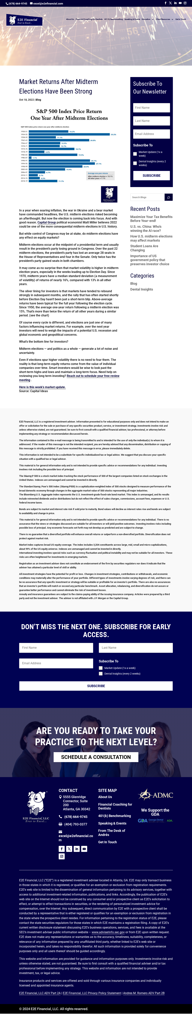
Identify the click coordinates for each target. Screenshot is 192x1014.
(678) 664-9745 (18, 3)
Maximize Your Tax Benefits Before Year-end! (151, 219)
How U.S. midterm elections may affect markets (151, 238)
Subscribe (151, 175)
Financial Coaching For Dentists (89, 19)
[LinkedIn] (175, 3)
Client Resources (163, 19)
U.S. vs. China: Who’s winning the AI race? (145, 229)
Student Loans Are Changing (144, 248)
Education (146, 19)
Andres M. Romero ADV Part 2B (144, 993)
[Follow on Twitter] (69, 849)
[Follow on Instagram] (62, 856)
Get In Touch (181, 19)
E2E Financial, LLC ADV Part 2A (40, 993)
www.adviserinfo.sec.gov (108, 932)
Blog (38, 99)
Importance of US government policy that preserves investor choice (149, 260)
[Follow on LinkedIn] (77, 849)
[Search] (168, 197)
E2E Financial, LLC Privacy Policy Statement (92, 993)
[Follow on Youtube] (84, 849)
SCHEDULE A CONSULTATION (96, 757)
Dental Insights (141, 289)
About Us (70, 19)
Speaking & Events (132, 19)
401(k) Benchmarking (113, 19)
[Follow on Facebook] (62, 849)
